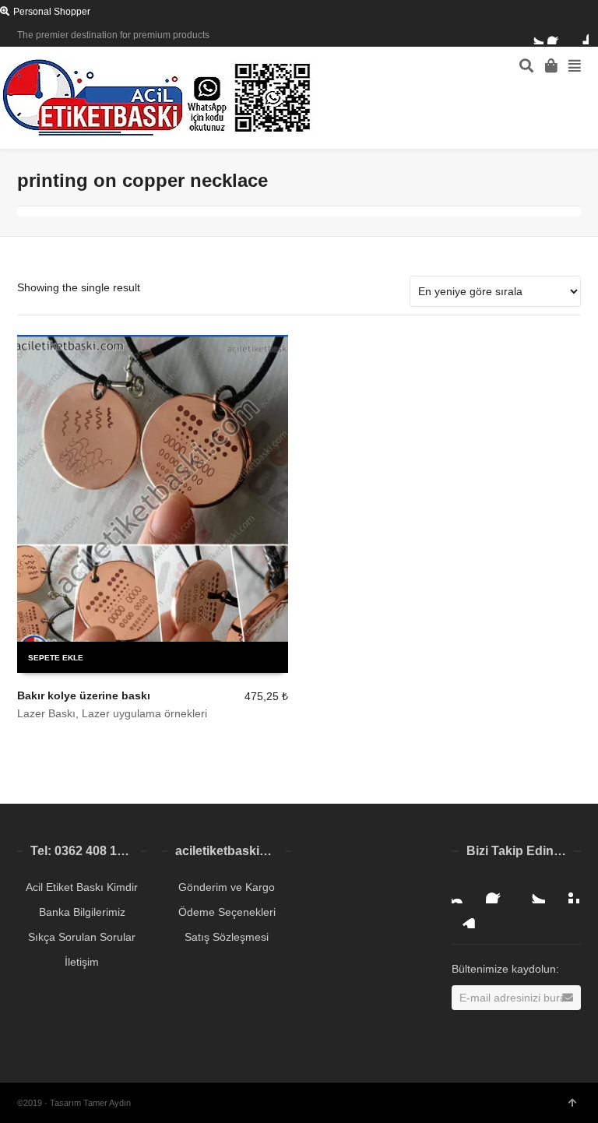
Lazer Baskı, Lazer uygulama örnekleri (112, 713)
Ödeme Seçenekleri (227, 912)
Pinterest (566, 890)
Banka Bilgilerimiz (82, 912)
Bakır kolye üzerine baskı (83, 695)
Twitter (534, 35)
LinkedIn (464, 915)
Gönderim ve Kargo (226, 887)
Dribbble (579, 35)
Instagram (464, 890)
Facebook (556, 35)
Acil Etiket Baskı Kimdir (82, 887)
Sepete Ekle (55, 657)
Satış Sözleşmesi (227, 937)
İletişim (82, 962)
